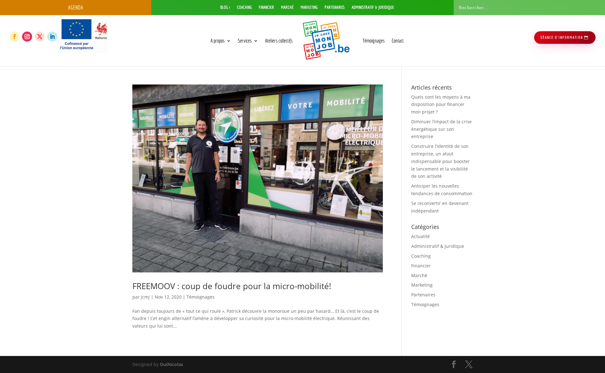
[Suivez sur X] (40, 37)
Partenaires (335, 7)
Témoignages (374, 41)
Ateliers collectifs (279, 41)
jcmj (145, 297)
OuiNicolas (171, 364)
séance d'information (561, 37)
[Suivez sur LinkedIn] (52, 37)
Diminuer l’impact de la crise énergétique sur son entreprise (441, 129)
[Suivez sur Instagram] (27, 37)
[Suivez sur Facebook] (14, 37)
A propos (217, 41)
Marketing (309, 7)
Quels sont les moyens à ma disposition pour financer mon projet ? (440, 104)
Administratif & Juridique (373, 7)
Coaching (244, 7)
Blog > (225, 7)
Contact (398, 41)
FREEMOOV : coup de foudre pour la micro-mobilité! (231, 286)
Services (245, 41)
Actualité (420, 236)
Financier (266, 7)
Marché (287, 7)
